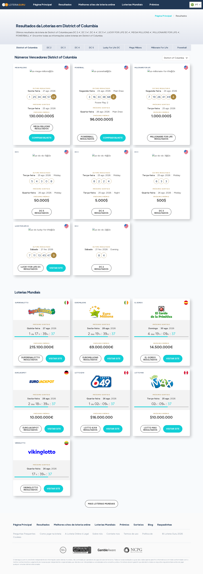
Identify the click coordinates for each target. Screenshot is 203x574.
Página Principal (163, 16)
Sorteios (139, 524)
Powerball (182, 47)
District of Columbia (26, 47)
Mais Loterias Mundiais (101, 504)
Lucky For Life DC (111, 47)
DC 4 (77, 47)
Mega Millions (135, 47)
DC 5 (91, 47)
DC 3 (63, 47)
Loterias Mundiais (132, 4)
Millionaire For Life (159, 47)
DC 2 (49, 47)
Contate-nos (113, 533)
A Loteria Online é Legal (77, 533)
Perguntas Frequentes (24, 533)
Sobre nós (98, 533)
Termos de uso (131, 533)
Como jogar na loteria (50, 533)
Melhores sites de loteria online (96, 4)
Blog (150, 524)
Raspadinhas (164, 524)
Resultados (43, 524)
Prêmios (154, 4)
